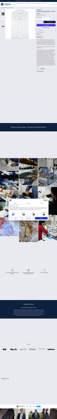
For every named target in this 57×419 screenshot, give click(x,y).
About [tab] (42, 203)
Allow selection (28, 218)
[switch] (23, 214)
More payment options (46, 27)
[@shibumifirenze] (17, 406)
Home (2, 7)
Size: (39, 17)
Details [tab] (28, 203)
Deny (16, 218)
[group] (2, 10)
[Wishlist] (54, 4)
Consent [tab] (15, 203)
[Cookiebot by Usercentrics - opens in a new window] (44, 200)
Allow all (41, 218)
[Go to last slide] (2, 28)
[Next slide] (4, 28)
